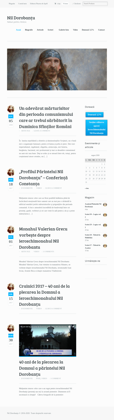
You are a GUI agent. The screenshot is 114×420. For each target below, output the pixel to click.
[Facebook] (87, 268)
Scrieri (50, 30)
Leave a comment (42, 131)
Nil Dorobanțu (21, 18)
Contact (101, 30)
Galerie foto (64, 30)
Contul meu (22, 4)
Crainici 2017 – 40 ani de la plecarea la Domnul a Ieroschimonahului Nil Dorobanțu (44, 295)
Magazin (12, 4)
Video (75, 30)
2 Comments (48, 252)
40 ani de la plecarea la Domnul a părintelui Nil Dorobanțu (42, 368)
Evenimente (27, 188)
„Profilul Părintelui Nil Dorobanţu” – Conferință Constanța (43, 177)
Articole (40, 30)
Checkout (77, 4)
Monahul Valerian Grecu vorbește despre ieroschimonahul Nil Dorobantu (43, 238)
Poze (38, 379)
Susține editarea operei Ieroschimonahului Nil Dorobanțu (96, 127)
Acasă (18, 30)
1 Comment (56, 379)
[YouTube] (92, 268)
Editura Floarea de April (38, 4)
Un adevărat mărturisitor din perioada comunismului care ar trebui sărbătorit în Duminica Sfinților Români (46, 117)
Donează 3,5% (88, 30)
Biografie (29, 30)
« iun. (87, 188)
